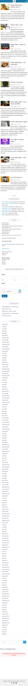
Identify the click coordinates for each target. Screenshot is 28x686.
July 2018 (4, 525)
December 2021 (5, 444)
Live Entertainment (16, 177)
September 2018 (5, 520)
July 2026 (4, 326)
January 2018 (5, 538)
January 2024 (5, 393)
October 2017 (5, 545)
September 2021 (5, 451)
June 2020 (4, 476)
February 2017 (5, 562)
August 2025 (5, 351)
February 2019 (5, 509)
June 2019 (4, 500)
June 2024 (4, 382)
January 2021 (5, 462)
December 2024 (5, 369)
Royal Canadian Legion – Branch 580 (17, 681)
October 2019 (5, 491)
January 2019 (5, 511)
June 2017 (4, 553)
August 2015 (5, 602)
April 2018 (4, 531)
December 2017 (5, 540)
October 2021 (5, 449)
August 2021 (5, 453)
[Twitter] (14, 683)
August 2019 (5, 496)
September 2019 (5, 493)
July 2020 (4, 473)
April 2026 (4, 333)
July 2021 (4, 455)
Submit (4, 296)
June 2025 (4, 355)
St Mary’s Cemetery (17, 82)
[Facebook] (12, 683)
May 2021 (4, 460)
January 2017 (5, 565)
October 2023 (5, 400)
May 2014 (4, 631)
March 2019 (4, 507)
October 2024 (5, 373)
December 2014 (5, 616)
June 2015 (4, 605)
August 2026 (5, 324)
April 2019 (4, 504)
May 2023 (4, 411)
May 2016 (4, 582)
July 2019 (4, 498)
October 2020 (5, 469)
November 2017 (5, 542)
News (12, 9)
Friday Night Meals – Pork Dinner (18, 158)
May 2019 (4, 502)
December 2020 (5, 464)
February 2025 (5, 364)
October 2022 (5, 427)
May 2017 (4, 556)
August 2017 (5, 549)
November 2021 (5, 447)
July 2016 (4, 578)
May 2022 (4, 438)
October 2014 (5, 620)
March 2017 (4, 560)
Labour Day (4, 213)
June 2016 (4, 580)
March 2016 (4, 587)
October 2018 (5, 518)
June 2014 (4, 629)
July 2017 (4, 551)
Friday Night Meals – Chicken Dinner (17, 6)
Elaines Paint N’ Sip (6, 211)
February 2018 (5, 536)
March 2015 (4, 611)
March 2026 (4, 335)
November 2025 (5, 344)
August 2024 (5, 378)
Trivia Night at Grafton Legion (17, 140)
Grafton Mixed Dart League (19, 122)
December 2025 (5, 342)
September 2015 (5, 600)
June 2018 (4, 527)
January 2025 (5, 366)
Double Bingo (5, 206)
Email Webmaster (6, 244)
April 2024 (4, 386)
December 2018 (5, 513)
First (3, 280)
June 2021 (4, 458)
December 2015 (5, 594)
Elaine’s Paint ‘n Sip (16, 25)
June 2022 (4, 435)
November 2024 (5, 371)
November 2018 (5, 516)
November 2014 (5, 618)
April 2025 (4, 360)
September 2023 (5, 402)
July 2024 (4, 380)
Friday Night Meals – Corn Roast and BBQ (18, 103)
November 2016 (5, 569)
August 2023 (5, 404)
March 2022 (4, 442)
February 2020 (5, 482)
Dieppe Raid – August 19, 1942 (18, 45)
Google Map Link (5, 248)
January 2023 (5, 420)
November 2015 (5, 596)
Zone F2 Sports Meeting (7, 201)
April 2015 (4, 609)
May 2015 (4, 607)
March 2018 (4, 533)
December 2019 (5, 487)
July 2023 (4, 406)
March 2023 (4, 415)
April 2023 (4, 413)
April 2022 (4, 440)
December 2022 (5, 422)
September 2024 (5, 375)
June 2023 (4, 409)
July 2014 (4, 627)
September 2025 (5, 349)
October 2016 (5, 571)
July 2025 (4, 353)
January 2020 (5, 484)
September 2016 (5, 574)
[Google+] (16, 683)
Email (3, 283)
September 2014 (5, 623)
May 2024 (4, 384)
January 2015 (5, 614)
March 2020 (4, 480)
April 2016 (4, 585)
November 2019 (5, 489)
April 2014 (4, 634)
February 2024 (5, 391)
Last (16, 280)
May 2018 (4, 529)
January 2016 (5, 591)
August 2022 (5, 431)
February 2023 (5, 418)
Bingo (3, 214)
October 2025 (5, 346)
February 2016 (5, 589)
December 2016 (5, 567)
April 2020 (4, 478)
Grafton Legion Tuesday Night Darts (10, 203)
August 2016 (5, 576)
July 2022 (4, 433)
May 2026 (4, 331)
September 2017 (5, 547)
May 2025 (4, 357)
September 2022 (5, 429)
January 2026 (5, 340)
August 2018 (5, 522)
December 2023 (5, 395)
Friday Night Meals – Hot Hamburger (18, 63)
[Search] (24, 642)
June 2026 (4, 329)
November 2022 (5, 424)
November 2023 (5, 398)
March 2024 (4, 389)
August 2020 (5, 471)
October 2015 (5, 598)
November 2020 (5, 467)
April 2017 (4, 558)
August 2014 (5, 625)
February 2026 (5, 337)
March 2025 (4, 362)
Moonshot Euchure (6, 208)
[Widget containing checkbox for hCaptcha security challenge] (12, 291)
